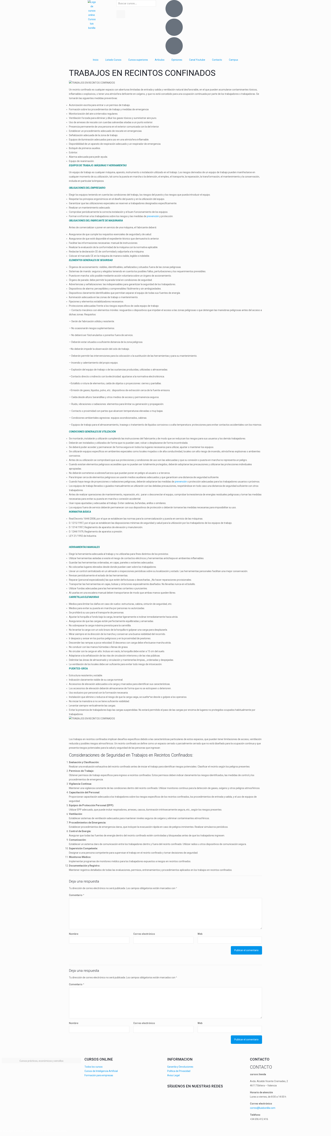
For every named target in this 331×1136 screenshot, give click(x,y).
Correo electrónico (144, 934)
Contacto (217, 59)
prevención (153, 216)
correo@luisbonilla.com (262, 1108)
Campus (233, 59)
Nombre (73, 934)
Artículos (159, 59)
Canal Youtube (197, 59)
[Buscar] (120, 14)
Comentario (76, 895)
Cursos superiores (138, 59)
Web (200, 934)
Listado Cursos (113, 59)
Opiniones (176, 59)
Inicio (95, 59)
